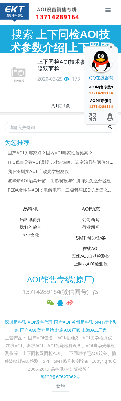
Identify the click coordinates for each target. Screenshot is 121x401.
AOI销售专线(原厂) (60, 279)
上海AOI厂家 (94, 330)
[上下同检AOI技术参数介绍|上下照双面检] (18, 74)
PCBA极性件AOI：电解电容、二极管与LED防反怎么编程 (62, 190)
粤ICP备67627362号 (60, 377)
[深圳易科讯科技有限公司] (14, 12)
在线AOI (91, 248)
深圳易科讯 (15, 322)
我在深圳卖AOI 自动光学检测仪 (38, 171)
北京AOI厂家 (67, 330)
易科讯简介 (30, 219)
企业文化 (30, 235)
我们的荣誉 (30, 227)
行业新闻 (91, 227)
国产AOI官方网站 (37, 330)
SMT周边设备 (91, 238)
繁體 (60, 386)
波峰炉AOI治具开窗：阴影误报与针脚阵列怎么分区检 (59, 180)
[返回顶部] (110, 117)
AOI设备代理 (40, 322)
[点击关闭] (111, 46)
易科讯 (30, 209)
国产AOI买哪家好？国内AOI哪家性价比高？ (50, 153)
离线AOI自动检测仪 (91, 256)
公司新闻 (91, 219)
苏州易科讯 (82, 322)
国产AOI (62, 322)
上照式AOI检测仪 (91, 264)
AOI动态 (91, 209)
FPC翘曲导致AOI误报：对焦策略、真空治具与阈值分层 (61, 162)
